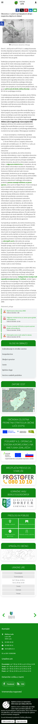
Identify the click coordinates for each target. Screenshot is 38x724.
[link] (18, 10)
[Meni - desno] (36, 2)
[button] (3, 615)
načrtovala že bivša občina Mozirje (17, 89)
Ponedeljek (18, 573)
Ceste (4, 365)
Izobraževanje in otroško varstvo (14, 349)
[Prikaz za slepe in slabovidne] (2, 23)
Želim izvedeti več (8, 721)
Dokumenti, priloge (7, 307)
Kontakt (6, 628)
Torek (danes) (18, 577)
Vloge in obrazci (18, 343)
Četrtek (18, 590)
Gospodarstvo (7, 354)
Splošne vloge (7, 370)
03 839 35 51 (9, 645)
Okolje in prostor (8, 359)
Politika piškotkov (25, 717)
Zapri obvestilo (21, 721)
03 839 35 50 (9, 642)
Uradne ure (7, 658)
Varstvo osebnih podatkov (12, 375)
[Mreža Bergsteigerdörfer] (11, 615)
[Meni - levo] (2, 2)
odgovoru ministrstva (14, 164)
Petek (18, 593)
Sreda (18, 586)
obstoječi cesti (8, 241)
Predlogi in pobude (18, 515)
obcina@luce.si (9, 649)
